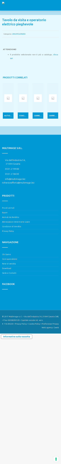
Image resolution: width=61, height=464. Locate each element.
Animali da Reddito (10, 217)
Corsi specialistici (9, 259)
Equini (5, 212)
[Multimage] (8, 5)
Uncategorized (19, 34)
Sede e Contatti (9, 273)
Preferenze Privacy (50, 324)
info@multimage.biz (15, 179)
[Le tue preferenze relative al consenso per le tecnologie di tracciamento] (56, 459)
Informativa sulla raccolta (16, 336)
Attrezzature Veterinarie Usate (16, 222)
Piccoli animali (8, 208)
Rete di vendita (9, 264)
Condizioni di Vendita (11, 226)
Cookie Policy (34, 324)
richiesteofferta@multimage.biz (18, 182)
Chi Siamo (6, 254)
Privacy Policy (8, 231)
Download (6, 268)
